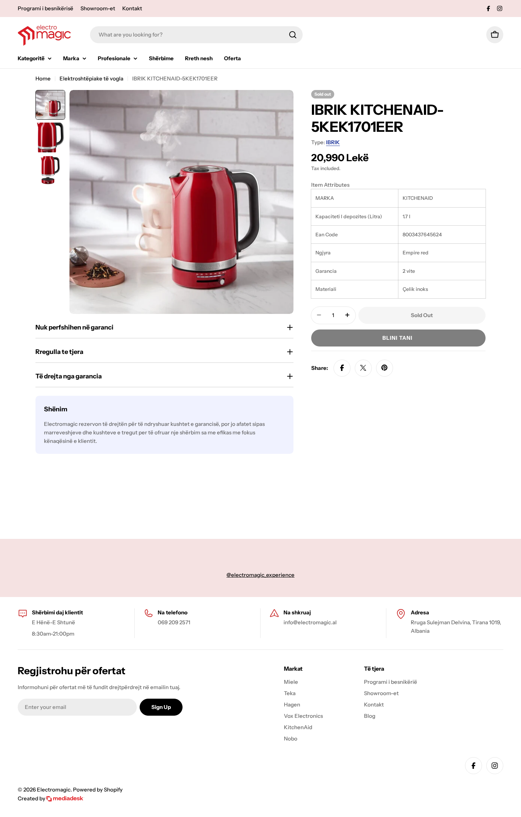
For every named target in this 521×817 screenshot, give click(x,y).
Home (43, 78)
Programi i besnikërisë (45, 8)
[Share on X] (363, 367)
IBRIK (333, 142)
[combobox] (196, 34)
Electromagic (54, 789)
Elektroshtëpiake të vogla (91, 78)
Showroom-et (97, 8)
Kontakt (132, 8)
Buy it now (398, 337)
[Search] (292, 34)
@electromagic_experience (260, 574)
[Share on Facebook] (342, 367)
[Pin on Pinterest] (384, 367)
